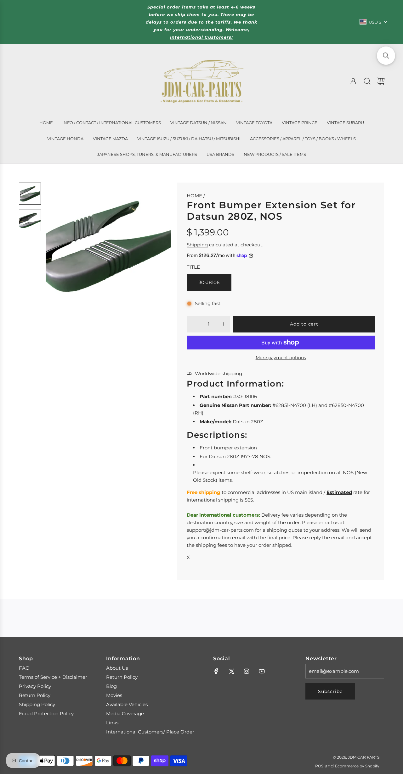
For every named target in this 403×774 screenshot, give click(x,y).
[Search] (367, 81)
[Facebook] (216, 671)
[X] (231, 671)
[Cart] (381, 81)
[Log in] (353, 81)
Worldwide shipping (218, 373)
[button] (61, 245)
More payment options (281, 357)
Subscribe (330, 691)
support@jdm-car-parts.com (220, 530)
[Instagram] (246, 671)
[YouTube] (262, 671)
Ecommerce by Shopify (357, 766)
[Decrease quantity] (194, 324)
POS (319, 766)
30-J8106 (209, 282)
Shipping (197, 245)
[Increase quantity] (223, 324)
